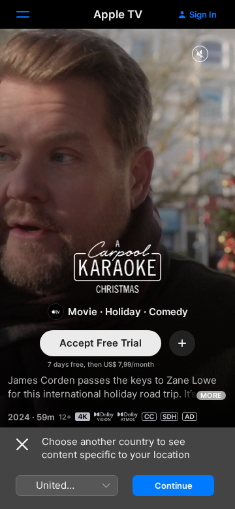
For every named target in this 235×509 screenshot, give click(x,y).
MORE (211, 395)
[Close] (22, 444)
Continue (174, 485)
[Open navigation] (30, 14)
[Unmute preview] (200, 54)
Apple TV (117, 14)
